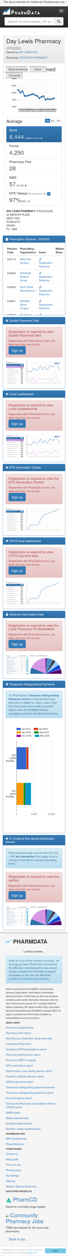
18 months (14, 75)
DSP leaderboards (16, 1138)
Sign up (17, 350)
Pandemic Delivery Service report (25, 1076)
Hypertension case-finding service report (29, 1071)
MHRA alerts (13, 1112)
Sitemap (10, 1181)
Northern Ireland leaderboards (23, 1129)
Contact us (12, 1154)
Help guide (12, 1159)
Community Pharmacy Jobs (25, 1218)
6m (52, 120)
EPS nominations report (19, 1065)
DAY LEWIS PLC (28, 52)
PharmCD (24, 1199)
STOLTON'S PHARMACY (33, 57)
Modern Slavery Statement (21, 1186)
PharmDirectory (15, 1144)
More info (33, 1252)
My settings (12, 1175)
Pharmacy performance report (23, 1054)
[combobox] (29, 21)
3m (47, 120)
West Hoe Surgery (25, 261)
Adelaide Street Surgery (25, 304)
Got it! (55, 1250)
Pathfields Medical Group (25, 276)
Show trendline (16, 69)
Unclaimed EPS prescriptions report (26, 1049)
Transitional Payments (18, 1044)
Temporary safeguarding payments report (30, 1092)
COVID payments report (19, 1082)
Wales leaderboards (17, 1118)
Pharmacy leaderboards (19, 1027)
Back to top (17, 1239)
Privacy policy (13, 1170)
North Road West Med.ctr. (28, 288)
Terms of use (13, 1164)
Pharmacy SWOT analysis (21, 1060)
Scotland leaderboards (19, 1123)
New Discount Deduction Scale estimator (29, 1038)
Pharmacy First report (18, 1033)
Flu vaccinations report (19, 1098)
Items (38, 69)
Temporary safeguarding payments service (30, 1087)
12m (58, 120)
